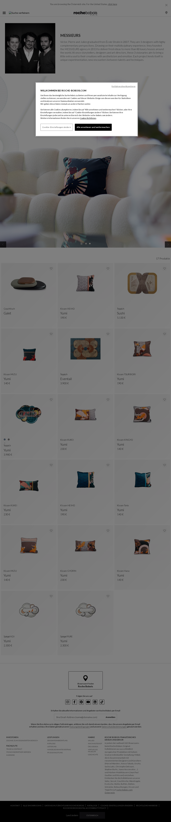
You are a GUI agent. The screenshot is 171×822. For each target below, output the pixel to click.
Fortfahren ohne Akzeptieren (123, 86)
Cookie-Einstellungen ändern (56, 127)
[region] (86, 109)
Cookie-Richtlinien (88, 118)
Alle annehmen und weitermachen (93, 127)
